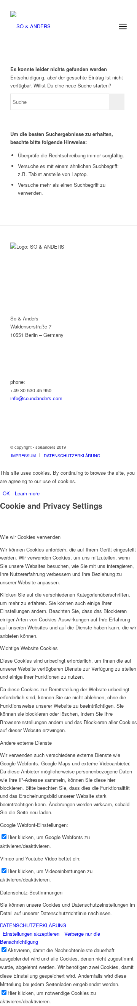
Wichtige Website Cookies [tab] (29, 648)
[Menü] (123, 26)
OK (6, 493)
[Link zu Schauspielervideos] (98, 447)
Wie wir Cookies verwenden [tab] (30, 536)
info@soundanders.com (36, 398)
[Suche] (106, 26)
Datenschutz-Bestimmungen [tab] (31, 892)
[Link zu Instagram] (121, 447)
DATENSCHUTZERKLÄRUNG (33, 925)
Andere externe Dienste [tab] (26, 742)
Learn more (27, 493)
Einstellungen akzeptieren (31, 933)
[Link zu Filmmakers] (109, 447)
